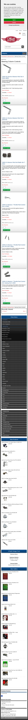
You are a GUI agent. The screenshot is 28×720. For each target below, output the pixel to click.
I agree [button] (14, 19)
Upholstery (5, 372)
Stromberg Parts (5, 390)
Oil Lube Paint (5, 392)
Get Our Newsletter (6, 431)
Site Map (3, 703)
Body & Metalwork (6, 346)
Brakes (4, 341)
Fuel (3, 365)
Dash (4, 363)
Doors (4, 348)
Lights (4, 374)
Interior (4, 370)
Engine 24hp (5, 359)
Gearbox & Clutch (6, 350)
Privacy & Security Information (8, 704)
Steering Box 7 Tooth (6, 330)
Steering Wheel (4, 336)
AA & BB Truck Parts (7, 385)
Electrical (4, 357)
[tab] (14, 320)
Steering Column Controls (6, 338)
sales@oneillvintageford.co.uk (10, 711)
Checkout (24, 34)
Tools (3, 396)
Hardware (4, 383)
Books (3, 394)
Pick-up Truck (5, 381)
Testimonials (25, 30)
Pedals (4, 352)
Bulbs (4, 376)
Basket (24, 33)
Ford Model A (4, 56)
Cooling (4, 354)
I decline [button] (14, 22)
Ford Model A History (6, 424)
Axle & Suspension (6, 324)
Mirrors (4, 379)
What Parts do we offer (6, 428)
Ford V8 (3, 388)
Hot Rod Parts (5, 405)
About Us (4, 417)
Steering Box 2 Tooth (6, 328)
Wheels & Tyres (6, 344)
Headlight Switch (5, 334)
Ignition (4, 368)
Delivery (20, 30)
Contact (17, 30)
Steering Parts (11, 56)
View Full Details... (6, 90)
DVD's (3, 401)
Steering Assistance (5, 332)
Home (3, 413)
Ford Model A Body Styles (7, 426)
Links (3, 433)
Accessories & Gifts (6, 321)
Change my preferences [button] (14, 25)
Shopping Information (6, 701)
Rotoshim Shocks (5, 403)
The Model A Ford (5, 422)
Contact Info (4, 693)
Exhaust (4, 361)
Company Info (5, 411)
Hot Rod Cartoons (5, 435)
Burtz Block (4, 407)
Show (24, 53)
